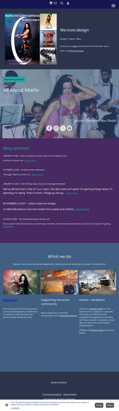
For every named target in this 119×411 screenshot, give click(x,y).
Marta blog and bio (14, 79)
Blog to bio (10, 300)
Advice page (97, 330)
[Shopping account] (68, 3)
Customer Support (52, 394)
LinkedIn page (96, 309)
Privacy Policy (70, 394)
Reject (110, 405)
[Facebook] (49, 128)
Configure (15, 408)
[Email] (70, 128)
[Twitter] (63, 128)
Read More (8, 226)
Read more (30, 160)
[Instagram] (56, 128)
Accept (99, 405)
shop (74, 46)
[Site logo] (59, 387)
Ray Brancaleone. (68, 315)
